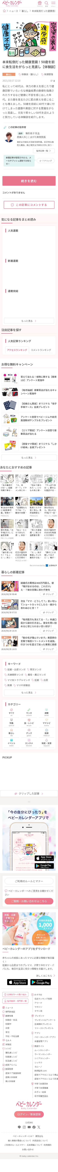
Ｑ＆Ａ (8, 1040)
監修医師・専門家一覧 (17, 1000)
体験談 (8, 1044)
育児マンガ (35, 669)
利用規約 (47, 1144)
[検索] (46, 4)
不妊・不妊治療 (12, 1036)
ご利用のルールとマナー (29, 881)
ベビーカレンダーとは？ (23, 1136)
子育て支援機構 (41, 1087)
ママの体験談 (23, 685)
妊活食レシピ (11, 1060)
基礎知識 (9, 1015)
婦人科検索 (10, 1081)
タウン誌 (38, 1010)
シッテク (38, 1062)
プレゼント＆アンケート (43, 1019)
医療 (9, 685)
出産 (46, 680)
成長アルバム (11, 1064)
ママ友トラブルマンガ (18, 680)
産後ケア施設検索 (13, 1073)
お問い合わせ (28, 1149)
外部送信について (40, 1140)
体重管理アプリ (41, 1041)
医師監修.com (40, 1070)
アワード (38, 1002)
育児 (7, 1032)
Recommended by (37, 565)
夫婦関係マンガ (15, 674)
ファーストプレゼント (43, 1028)
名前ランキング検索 (43, 998)
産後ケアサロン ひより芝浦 (43, 1078)
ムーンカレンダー (42, 1050)
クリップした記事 (29, 793)
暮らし (25, 11)
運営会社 (39, 1136)
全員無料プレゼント (43, 1024)
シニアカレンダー (42, 1058)
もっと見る (27, 320)
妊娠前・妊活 (11, 1019)
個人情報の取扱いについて (19, 1140)
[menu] (53, 4)
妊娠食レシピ (11, 1056)
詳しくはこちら (44, 975)
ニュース (13, 11)
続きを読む (29, 181)
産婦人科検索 (11, 1077)
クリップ (47, 160)
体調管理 (48, 74)
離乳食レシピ (11, 1052)
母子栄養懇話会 (41, 1096)
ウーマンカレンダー (43, 1054)
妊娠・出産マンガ (16, 669)
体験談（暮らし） (31, 74)
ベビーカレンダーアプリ (43, 1037)
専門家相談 (10, 1011)
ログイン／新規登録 (29, 1114)
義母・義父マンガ (37, 674)
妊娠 (36, 680)
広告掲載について (34, 1144)
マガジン (38, 1006)
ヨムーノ (38, 1066)
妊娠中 (8, 1023)
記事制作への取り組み (17, 994)
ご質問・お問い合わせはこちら (29, 901)
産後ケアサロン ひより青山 (43, 1074)
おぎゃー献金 (40, 1091)
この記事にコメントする (31, 205)
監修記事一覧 (42, 150)
